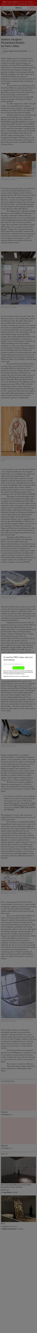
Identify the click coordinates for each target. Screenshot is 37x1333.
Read (18, 668)
